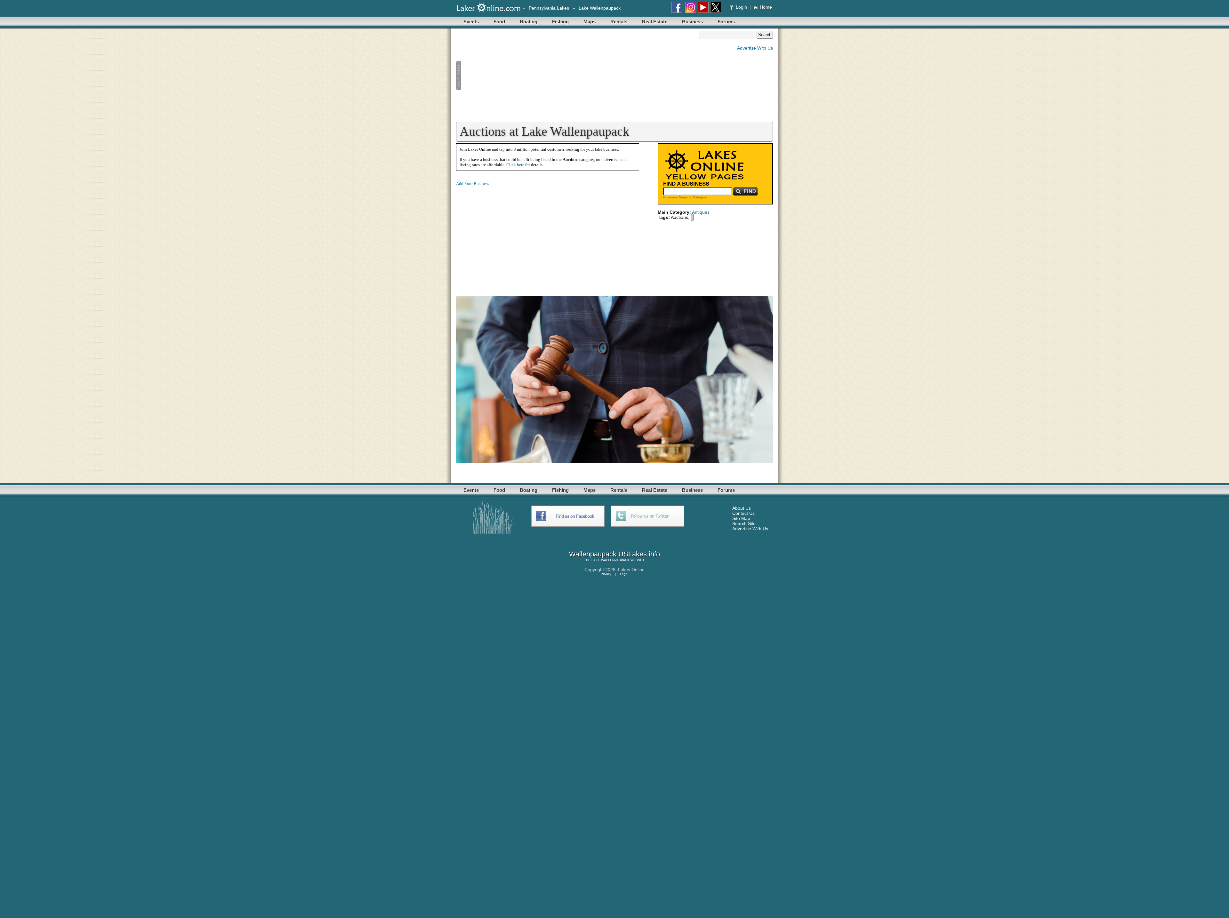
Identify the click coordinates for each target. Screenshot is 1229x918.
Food (499, 21)
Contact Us (743, 513)
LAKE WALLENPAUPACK (610, 560)
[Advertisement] (577, 75)
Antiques (701, 212)
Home (766, 7)
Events (471, 21)
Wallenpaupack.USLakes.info (614, 554)
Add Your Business (472, 183)
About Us (741, 508)
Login (741, 7)
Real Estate (654, 21)
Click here (515, 164)
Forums (726, 21)
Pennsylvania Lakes (549, 8)
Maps (589, 21)
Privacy (606, 574)
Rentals (618, 21)
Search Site (744, 523)
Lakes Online (631, 569)
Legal (624, 574)
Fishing (560, 21)
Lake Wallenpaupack (600, 8)
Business (692, 21)
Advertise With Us (755, 48)
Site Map (741, 518)
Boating (528, 21)
